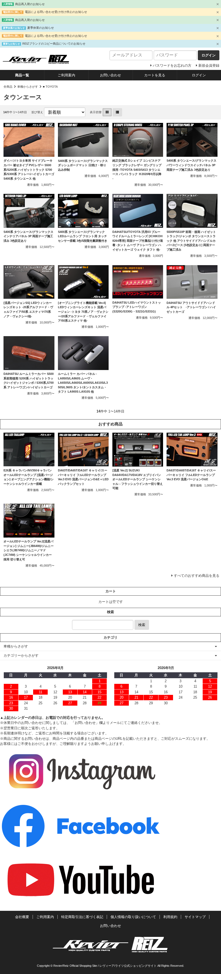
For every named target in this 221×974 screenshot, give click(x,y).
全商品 (8, 86)
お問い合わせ (110, 75)
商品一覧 (22, 75)
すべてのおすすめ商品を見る (196, 576)
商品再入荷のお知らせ (30, 4)
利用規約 (170, 917)
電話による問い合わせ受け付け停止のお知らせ (56, 11)
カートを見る (154, 75)
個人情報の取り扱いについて (133, 917)
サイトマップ (195, 917)
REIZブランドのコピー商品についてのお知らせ (53, 43)
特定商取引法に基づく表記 (82, 917)
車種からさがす (27, 86)
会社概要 (22, 917)
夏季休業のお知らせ (40, 27)
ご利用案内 (66, 75)
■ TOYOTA (50, 86)
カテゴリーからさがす (21, 655)
